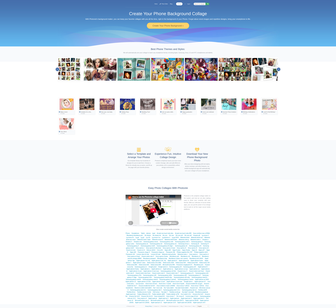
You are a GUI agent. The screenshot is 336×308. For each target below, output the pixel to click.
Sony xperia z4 (142, 298)
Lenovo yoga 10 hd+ (192, 296)
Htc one (171, 235)
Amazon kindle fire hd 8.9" (147, 285)
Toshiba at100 (202, 290)
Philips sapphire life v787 (184, 252)
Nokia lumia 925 (156, 264)
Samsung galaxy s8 (175, 267)
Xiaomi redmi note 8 (158, 273)
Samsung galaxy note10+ (199, 277)
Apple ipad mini (131, 294)
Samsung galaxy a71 (187, 273)
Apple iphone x (145, 269)
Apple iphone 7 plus (139, 262)
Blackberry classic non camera (178, 258)
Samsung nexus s (183, 244)
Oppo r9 (194, 250)
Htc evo (165, 235)
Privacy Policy (148, 306)
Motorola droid (184, 237)
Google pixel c (188, 281)
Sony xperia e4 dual (133, 256)
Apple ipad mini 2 (186, 298)
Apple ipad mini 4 (198, 298)
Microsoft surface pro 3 (142, 300)
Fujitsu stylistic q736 (173, 294)
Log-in (188, 4)
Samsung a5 (195, 244)
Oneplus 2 (129, 241)
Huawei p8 (196, 235)
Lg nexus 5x (130, 237)
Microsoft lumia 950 (169, 264)
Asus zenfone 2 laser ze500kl (166, 285)
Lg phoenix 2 (166, 237)
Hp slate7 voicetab (188, 292)
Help (194, 306)
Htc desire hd (157, 235)
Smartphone (135, 233)
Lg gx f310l (175, 237)
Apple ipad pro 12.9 (170, 302)
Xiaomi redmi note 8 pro (143, 273)
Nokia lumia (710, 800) (154, 262)
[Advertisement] (172, 89)
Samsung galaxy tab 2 (155, 290)
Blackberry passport (149, 258)
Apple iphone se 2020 (202, 279)
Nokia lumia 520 (181, 262)
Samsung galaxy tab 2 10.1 (171, 290)
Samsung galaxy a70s (134, 275)
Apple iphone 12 (131, 281)
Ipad (153, 233)
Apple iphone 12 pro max (174, 281)
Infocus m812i (151, 250)
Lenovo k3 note (155, 254)
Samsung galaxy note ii (182, 241)
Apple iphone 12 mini (144, 281)
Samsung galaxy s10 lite (168, 271)
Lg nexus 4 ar (156, 237)
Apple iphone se (194, 269)
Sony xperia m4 (204, 248)
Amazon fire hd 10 (147, 296)
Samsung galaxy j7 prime (185, 279)
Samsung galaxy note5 (148, 246)
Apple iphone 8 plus (132, 269)
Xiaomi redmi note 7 (172, 273)
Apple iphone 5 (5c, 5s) (159, 260)
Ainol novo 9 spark (178, 283)
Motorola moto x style (143, 239)
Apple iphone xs (168, 269)
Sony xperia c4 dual (169, 248)
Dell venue (156, 292)
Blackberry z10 (185, 256)
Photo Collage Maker (134, 3)
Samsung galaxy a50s (165, 275)
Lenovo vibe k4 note (143, 254)
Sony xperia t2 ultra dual (153, 248)
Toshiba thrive (131, 292)
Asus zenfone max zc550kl (201, 233)
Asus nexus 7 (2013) (197, 285)
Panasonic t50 (170, 252)
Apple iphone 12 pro (158, 281)
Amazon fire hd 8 (198, 294)
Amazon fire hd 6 (134, 296)
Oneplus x (205, 239)
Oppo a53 (133, 252)
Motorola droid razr (197, 237)
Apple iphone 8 (202, 267)
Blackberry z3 (196, 256)
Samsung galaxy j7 (133, 246)
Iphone (148, 233)
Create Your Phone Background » (168, 25)
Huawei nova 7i (182, 271)
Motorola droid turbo (171, 239)
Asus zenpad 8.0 (159, 296)
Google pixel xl (162, 267)
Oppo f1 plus (176, 250)
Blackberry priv (198, 264)
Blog (171, 4)
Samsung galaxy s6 (181, 246)
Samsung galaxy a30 (149, 275)
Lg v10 (148, 237)
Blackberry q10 (174, 256)
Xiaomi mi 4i (141, 250)
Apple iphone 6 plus (197, 260)
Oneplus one (138, 241)
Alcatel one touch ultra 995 (183, 233)
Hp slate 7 (164, 292)
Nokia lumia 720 (204, 262)
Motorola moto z (183, 254)
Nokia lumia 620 (193, 262)
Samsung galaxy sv (141, 267)
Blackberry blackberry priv (135, 235)
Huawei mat (194, 288)
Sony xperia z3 (181, 248)
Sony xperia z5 (192, 248)
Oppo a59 (168, 250)
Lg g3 (142, 237)
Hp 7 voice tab (157, 288)
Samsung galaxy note (166, 241)
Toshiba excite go (174, 292)
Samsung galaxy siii (156, 244)
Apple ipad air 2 (163, 298)
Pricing (179, 4)
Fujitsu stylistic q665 (158, 294)
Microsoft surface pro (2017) (175, 300)
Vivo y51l (160, 250)
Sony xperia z (140, 248)
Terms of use (188, 306)
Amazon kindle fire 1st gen (194, 283)
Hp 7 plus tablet (169, 288)
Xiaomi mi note (130, 250)
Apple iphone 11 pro (135, 271)
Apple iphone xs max (181, 269)
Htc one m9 (179, 235)
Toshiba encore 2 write (144, 292)
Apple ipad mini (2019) (184, 302)
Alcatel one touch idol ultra (165, 233)
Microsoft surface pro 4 (158, 300)
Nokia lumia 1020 (168, 262)
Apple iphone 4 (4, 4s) (143, 260)
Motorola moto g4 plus (169, 254)
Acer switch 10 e (186, 294)
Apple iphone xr (156, 269)
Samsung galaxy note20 (133, 279)
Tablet (143, 233)
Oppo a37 (202, 250)
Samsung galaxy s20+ (145, 277)
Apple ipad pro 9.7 (200, 281)
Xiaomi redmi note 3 (147, 256)
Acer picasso (140, 283)
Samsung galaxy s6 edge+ (165, 246)
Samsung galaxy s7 (194, 275)
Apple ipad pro (174, 298)
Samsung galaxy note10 (150, 279)
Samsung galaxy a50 (180, 275)
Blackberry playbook (201, 292)
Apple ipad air (152, 298)
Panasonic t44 (130, 254)
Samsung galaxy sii (142, 244)
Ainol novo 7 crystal (165, 283)
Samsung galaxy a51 (202, 273)
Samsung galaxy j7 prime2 (167, 279)
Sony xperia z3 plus (162, 256)
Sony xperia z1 (204, 254)
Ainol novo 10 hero (151, 283)
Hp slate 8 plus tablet (181, 288)
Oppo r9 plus (186, 250)
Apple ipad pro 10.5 (199, 302)
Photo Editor (164, 4)
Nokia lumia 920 (144, 264)
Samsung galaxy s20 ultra (182, 277)
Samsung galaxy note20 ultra (163, 277)
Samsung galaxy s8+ (189, 267)
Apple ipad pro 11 (156, 302)
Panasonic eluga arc (158, 252)
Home (156, 4)
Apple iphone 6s (184, 260)
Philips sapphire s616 (201, 252)
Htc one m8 (188, 235)
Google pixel (152, 267)
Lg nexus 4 (205, 235)
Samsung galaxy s (197, 241)
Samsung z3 (205, 244)
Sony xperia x (193, 254)
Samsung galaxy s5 (195, 246)
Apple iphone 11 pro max (151, 271)
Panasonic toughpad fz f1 (184, 264)
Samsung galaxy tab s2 (189, 290)
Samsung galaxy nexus (151, 241)
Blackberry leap (162, 258)
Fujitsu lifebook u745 (143, 294)
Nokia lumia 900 (132, 264)
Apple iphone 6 (172, 260)
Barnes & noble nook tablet (143, 288)
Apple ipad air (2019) (191, 300)
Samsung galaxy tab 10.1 (138, 290)
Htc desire (148, 235)
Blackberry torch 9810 (196, 258)
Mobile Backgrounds (174, 306)
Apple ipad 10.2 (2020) (142, 302)
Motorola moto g (184, 239)
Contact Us (156, 306)
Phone (128, 233)
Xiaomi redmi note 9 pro (196, 271)
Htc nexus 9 (180, 296)
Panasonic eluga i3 (144, 252)
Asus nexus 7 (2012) (183, 285)
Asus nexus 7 (170, 296)
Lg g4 (137, 237)
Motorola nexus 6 (157, 239)
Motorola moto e (196, 239)
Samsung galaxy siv (170, 244)
